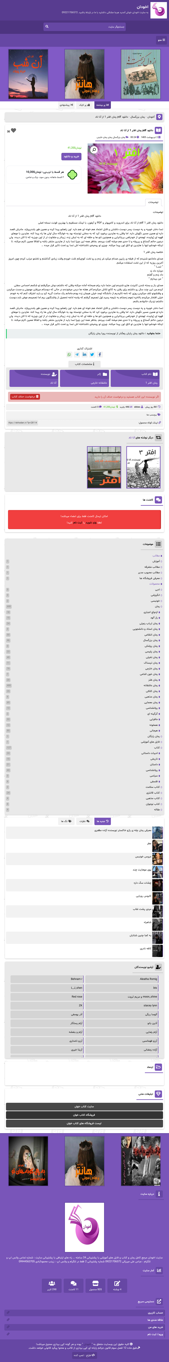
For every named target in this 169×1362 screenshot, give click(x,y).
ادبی (157, 590)
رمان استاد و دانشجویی (145, 629)
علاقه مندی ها (155, 1320)
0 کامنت (95, 407)
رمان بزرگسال (137, 117)
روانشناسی (152, 708)
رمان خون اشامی (149, 674)
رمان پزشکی (151, 646)
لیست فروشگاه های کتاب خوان (84, 1123)
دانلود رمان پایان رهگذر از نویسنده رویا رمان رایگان (116, 333)
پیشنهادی (64, 105)
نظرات (83, 821)
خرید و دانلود (71, 156)
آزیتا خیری (76, 1050)
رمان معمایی (151, 702)
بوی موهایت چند (142, 870)
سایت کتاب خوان (84, 1107)
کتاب (157, 748)
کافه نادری (145, 948)
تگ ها (64, 821)
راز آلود (154, 618)
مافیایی (154, 719)
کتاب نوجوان (153, 804)
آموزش (156, 561)
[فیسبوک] (100, 355)
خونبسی (155, 601)
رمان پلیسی (151, 651)
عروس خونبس (143, 857)
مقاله (157, 810)
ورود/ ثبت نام (155, 1334)
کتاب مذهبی (153, 798)
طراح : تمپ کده (82, 1355)
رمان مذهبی (151, 697)
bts (155, 988)
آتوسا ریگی (151, 1014)
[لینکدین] (85, 355)
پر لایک (82, 105)
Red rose (77, 997)
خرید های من (155, 1327)
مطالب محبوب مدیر (149, 572)
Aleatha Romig (148, 979)
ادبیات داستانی (149, 753)
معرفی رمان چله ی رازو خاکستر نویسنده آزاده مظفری (122, 830)
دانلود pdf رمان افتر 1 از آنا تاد (136, 130)
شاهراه (147, 922)
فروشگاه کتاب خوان (84, 1115)
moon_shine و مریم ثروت (142, 997)
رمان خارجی (102, 137)
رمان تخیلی (152, 657)
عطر (149, 843)
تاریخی (154, 759)
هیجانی (154, 731)
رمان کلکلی (152, 691)
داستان (154, 764)
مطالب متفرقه (152, 567)
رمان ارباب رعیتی (149, 623)
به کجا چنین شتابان (140, 935)
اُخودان (151, 117)
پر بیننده (100, 105)
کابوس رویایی (143, 896)
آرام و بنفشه (75, 1032)
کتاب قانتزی (153, 793)
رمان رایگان (154, 736)
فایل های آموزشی (150, 742)
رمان (110, 137)
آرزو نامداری (75, 1041)
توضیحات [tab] (153, 202)
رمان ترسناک (151, 663)
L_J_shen (76, 988)
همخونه (153, 725)
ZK (80, 1006)
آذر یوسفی (76, 1014)
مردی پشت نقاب (142, 909)
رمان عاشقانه (151, 685)
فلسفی (154, 781)
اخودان (87, 1344)
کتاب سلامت (153, 787)
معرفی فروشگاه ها (150, 578)
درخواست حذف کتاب (23, 397)
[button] (94, 150)
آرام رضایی (151, 1032)
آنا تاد (132, 438)
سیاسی (154, 776)
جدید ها (101, 821)
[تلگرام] (77, 355)
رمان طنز (153, 680)
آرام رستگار (76, 1023)
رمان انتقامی (151, 635)
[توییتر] (92, 355)
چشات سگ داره (142, 883)
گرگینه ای (152, 714)
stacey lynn (150, 1006)
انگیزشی (155, 595)
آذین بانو (152, 1023)
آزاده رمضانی (150, 1050)
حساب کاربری (155, 1313)
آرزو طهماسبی (149, 1041)
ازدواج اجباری (151, 612)
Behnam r (76, 979)
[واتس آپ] (69, 355)
